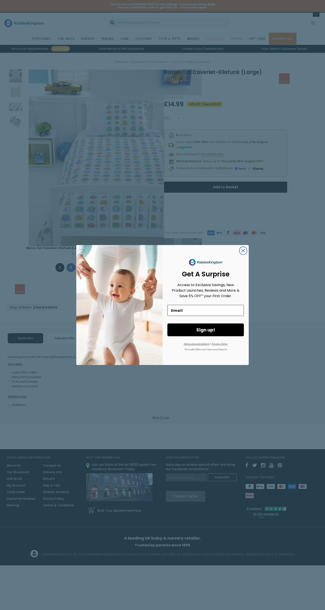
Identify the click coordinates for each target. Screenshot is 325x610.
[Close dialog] (243, 251)
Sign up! (205, 330)
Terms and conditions (196, 344)
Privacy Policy (220, 344)
